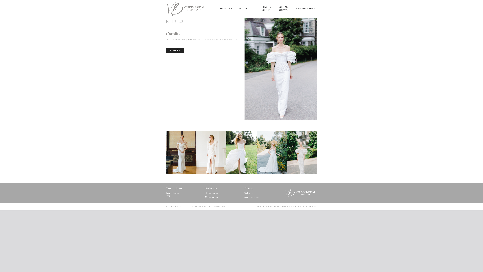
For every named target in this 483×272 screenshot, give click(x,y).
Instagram (213, 197)
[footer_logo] (300, 190)
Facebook (213, 193)
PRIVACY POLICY (221, 206)
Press (250, 193)
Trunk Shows (172, 193)
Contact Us (253, 197)
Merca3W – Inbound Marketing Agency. (297, 206)
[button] (168, 153)
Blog (168, 196)
